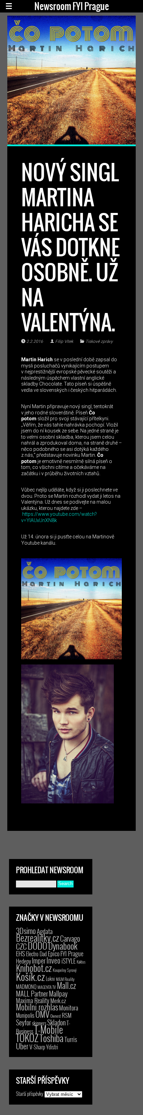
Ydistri (52, 1047)
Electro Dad (36, 954)
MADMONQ (26, 986)
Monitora (68, 1007)
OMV (42, 1014)
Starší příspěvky (29, 1093)
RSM (67, 1015)
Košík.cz (30, 976)
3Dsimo (26, 930)
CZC (21, 946)
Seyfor (23, 1022)
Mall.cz (66, 985)
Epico (53, 953)
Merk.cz (58, 1000)
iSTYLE (68, 960)
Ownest (55, 1016)
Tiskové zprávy (99, 341)
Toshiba (52, 1038)
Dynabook (62, 945)
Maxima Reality (32, 1000)
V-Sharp (37, 1046)
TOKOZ (27, 1037)
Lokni (50, 978)
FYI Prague (71, 953)
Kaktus (81, 962)
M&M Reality (65, 979)
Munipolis (25, 1015)
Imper (38, 960)
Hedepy (23, 961)
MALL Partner (32, 993)
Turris (71, 1039)
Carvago (70, 938)
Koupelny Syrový (65, 970)
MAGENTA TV (46, 987)
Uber (22, 1045)
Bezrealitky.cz (37, 937)
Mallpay (58, 993)
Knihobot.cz (34, 967)
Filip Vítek (64, 341)
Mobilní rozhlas (37, 1007)
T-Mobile (48, 1029)
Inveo (53, 960)
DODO (37, 945)
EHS (20, 953)
